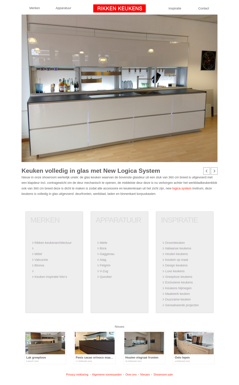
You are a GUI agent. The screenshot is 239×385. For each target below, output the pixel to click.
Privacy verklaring (77, 374)
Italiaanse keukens (178, 248)
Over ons (131, 374)
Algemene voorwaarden (107, 374)
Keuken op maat (176, 260)
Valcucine (41, 260)
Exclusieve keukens (179, 282)
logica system (181, 188)
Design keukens (176, 265)
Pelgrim (105, 265)
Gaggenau (107, 254)
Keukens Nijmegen (178, 288)
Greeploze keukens (178, 277)
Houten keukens (176, 254)
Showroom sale (163, 374)
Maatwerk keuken (177, 294)
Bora (103, 248)
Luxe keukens (174, 271)
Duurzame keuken (178, 299)
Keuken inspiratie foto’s (50, 277)
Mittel (38, 254)
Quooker (106, 277)
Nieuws (119, 326)
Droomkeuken (175, 243)
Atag (103, 260)
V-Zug (104, 271)
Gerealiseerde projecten (182, 305)
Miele (103, 243)
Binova (39, 265)
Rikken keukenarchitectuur (53, 243)
